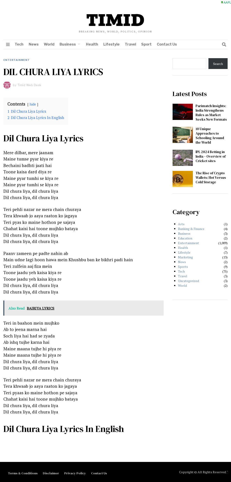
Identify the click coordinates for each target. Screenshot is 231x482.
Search (218, 64)
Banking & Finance (191, 229)
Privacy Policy (75, 473)
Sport (146, 44)
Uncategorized (188, 281)
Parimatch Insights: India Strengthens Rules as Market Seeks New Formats (211, 112)
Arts (181, 224)
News (34, 44)
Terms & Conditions (23, 473)
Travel (130, 44)
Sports (183, 266)
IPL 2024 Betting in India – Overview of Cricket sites (211, 156)
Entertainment (16, 60)
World (49, 44)
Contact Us (167, 44)
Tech (19, 44)
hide (33, 104)
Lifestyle (111, 44)
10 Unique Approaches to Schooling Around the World (210, 135)
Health (92, 44)
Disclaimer (51, 473)
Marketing (185, 257)
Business (68, 44)
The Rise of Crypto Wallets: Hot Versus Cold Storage (211, 177)
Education (185, 238)
